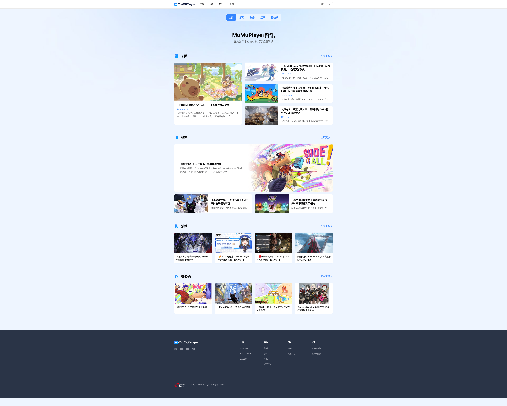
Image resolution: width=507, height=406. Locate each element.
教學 (266, 353)
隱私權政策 (316, 348)
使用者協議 (316, 353)
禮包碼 (274, 17)
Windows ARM (246, 354)
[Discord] (181, 349)
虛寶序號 (267, 364)
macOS (243, 359)
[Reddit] (193, 349)
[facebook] (175, 349)
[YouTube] (187, 349)
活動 (262, 17)
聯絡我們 (291, 348)
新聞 (241, 17)
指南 (252, 17)
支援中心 (291, 353)
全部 (231, 17)
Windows (244, 348)
